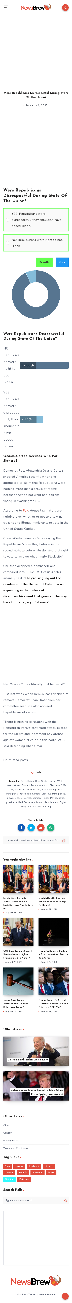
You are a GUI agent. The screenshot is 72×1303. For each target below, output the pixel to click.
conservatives (13, 785)
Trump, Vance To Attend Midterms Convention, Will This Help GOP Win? (53, 1003)
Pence (53, 798)
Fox (25, 511)
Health (23, 1172)
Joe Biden (25, 793)
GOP (29, 789)
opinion (36, 798)
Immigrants (12, 793)
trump (48, 806)
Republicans (52, 802)
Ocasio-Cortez (23, 798)
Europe (19, 1166)
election (44, 785)
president (11, 802)
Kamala (36, 793)
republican (37, 802)
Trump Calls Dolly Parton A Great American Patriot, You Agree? (53, 954)
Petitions (24, 1179)
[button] (38, 220)
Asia (7, 1166)
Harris (36, 789)
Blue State (41, 781)
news (10, 798)
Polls (38, 772)
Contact (7, 1132)
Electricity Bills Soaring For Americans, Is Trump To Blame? (52, 901)
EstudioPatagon (47, 1294)
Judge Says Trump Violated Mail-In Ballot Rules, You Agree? (16, 1003)
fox (11, 789)
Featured (34, 1166)
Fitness (49, 1166)
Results (44, 262)
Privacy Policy (11, 1140)
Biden (30, 781)
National (37, 1172)
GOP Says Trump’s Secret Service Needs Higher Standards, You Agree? (17, 954)
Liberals (46, 793)
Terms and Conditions (15, 1148)
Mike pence (58, 793)
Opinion (9, 1179)
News (51, 1172)
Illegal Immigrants (52, 789)
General (9, 1172)
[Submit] (65, 1200)
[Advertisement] (36, 49)
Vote (62, 262)
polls (61, 798)
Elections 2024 (58, 785)
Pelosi (45, 798)
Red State (24, 802)
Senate (32, 806)
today (40, 806)
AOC (23, 781)
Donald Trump (30, 785)
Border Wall (56, 781)
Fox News (20, 789)
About (6, 1125)
